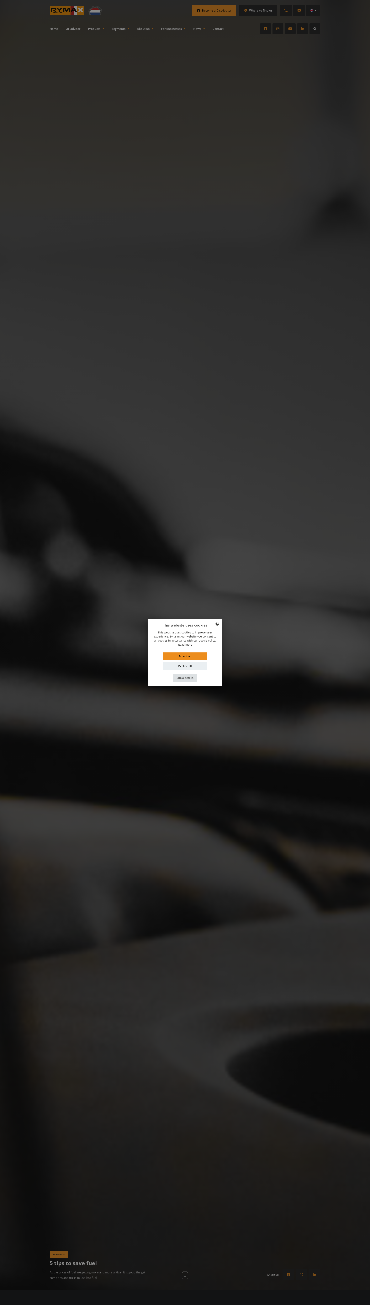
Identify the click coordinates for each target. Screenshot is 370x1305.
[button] (185, 678)
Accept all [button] (185, 656)
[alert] (185, 652)
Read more (185, 645)
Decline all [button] (185, 666)
